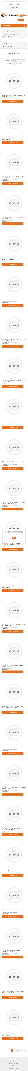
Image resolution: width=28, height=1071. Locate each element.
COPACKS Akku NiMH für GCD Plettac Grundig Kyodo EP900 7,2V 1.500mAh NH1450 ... (12, 585)
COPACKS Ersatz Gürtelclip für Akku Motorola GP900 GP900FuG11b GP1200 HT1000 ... (12, 951)
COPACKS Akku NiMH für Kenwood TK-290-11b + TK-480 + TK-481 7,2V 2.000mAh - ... (13, 625)
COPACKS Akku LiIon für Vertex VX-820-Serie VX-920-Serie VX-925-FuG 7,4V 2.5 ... (13, 462)
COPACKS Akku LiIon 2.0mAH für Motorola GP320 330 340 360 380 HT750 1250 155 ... (13, 96)
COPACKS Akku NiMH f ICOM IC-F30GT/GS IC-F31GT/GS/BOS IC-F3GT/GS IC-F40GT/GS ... (11, 544)
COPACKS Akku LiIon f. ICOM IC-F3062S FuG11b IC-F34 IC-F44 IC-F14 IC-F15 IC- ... (14, 299)
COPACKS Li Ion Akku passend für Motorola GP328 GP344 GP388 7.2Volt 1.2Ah (13, 1033)
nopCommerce (16, 1068)
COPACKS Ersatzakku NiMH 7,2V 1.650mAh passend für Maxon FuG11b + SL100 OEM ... (13, 992)
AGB (13, 1065)
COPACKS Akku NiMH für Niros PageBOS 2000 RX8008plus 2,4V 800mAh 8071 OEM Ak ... (14, 788)
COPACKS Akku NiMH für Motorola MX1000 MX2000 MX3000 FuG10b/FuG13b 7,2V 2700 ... (12, 747)
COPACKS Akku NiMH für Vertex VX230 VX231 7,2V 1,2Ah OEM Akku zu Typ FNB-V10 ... (13, 870)
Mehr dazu (14, 540)
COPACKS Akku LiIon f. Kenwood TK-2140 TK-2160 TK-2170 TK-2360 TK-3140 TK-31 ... (14, 340)
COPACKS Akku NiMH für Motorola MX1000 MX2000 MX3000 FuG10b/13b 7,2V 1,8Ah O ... (12, 707)
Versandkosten (13, 1061)
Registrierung (10, 4)
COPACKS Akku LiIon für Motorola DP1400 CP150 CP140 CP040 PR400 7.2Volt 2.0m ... (13, 422)
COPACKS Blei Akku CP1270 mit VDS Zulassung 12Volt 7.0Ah (13, 910)
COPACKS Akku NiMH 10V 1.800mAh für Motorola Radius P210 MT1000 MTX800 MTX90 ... (13, 503)
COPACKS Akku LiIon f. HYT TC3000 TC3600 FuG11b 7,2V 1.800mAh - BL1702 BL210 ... (13, 259)
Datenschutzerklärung (13, 1063)
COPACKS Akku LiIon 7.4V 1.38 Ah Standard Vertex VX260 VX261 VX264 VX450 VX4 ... (13, 218)
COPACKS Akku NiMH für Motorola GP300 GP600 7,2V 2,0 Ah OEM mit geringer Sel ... (13, 666)
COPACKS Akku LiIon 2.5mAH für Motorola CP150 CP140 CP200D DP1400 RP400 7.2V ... (13, 137)
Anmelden (18, 4)
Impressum (13, 1066)
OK (14, 537)
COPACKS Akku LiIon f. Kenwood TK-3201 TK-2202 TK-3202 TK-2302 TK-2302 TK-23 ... (14, 381)
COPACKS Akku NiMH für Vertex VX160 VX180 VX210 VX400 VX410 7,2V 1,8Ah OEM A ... (12, 829)
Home (4, 31)
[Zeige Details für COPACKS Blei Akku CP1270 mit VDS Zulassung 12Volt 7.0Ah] (14, 895)
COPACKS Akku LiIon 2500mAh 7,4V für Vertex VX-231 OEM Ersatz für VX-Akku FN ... (14, 177)
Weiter (25, 1050)
